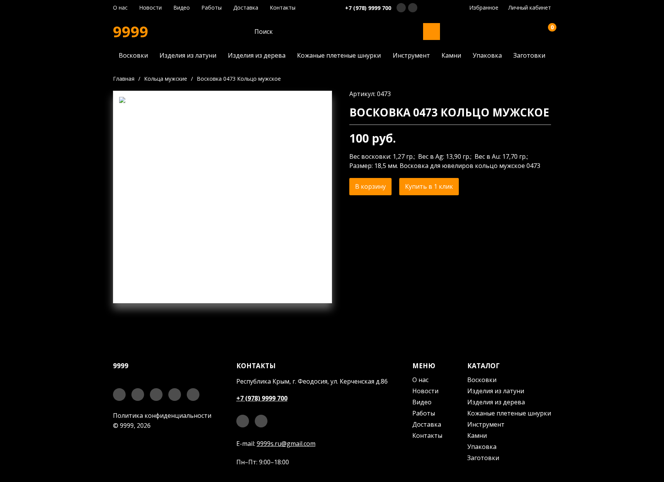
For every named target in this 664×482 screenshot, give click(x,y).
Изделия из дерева (257, 55)
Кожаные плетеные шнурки (339, 55)
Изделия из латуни (187, 55)
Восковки (133, 55)
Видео (181, 8)
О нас (120, 8)
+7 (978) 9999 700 (368, 8)
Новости (150, 8)
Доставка (245, 8)
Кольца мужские (165, 78)
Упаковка (487, 55)
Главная (123, 78)
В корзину (370, 186)
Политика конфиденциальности (162, 415)
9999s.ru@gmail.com (286, 443)
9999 (130, 31)
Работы (211, 8)
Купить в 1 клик (429, 186)
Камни (451, 55)
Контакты (282, 8)
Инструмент (411, 55)
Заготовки (529, 55)
